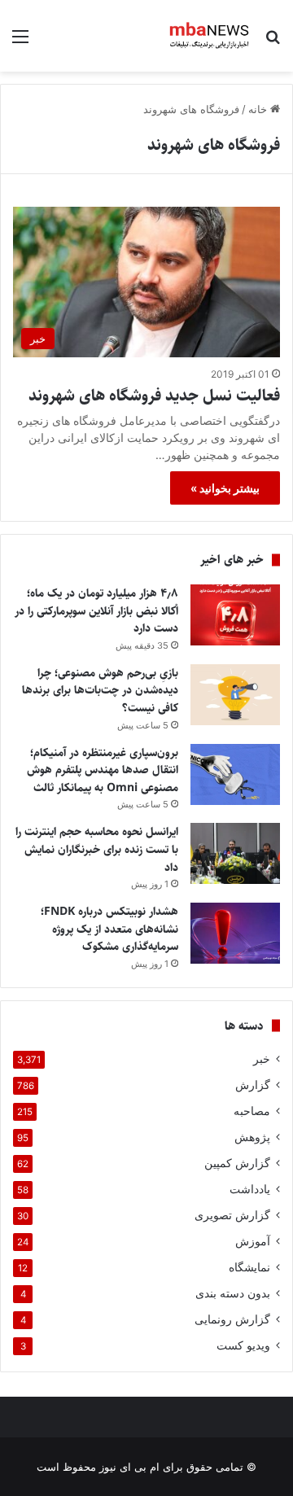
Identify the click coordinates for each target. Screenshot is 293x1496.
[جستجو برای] (273, 42)
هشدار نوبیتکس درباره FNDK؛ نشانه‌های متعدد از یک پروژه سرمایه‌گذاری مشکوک (109, 929)
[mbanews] (209, 35)
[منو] (20, 42)
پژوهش (252, 1137)
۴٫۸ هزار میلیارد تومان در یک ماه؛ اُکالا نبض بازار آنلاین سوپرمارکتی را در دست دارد (96, 610)
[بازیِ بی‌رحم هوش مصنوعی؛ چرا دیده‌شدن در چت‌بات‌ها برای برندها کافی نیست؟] (235, 694)
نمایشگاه (249, 1267)
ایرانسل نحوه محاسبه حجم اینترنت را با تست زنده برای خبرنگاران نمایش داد (96, 849)
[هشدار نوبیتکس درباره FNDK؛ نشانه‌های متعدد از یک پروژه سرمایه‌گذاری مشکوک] (235, 933)
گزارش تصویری (232, 1215)
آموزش (252, 1241)
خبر (261, 1058)
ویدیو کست (243, 1345)
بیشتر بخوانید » (225, 488)
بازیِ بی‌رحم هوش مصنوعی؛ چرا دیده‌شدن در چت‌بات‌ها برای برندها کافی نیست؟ (100, 690)
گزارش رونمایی (232, 1319)
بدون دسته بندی (232, 1293)
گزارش (252, 1084)
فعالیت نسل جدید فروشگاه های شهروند (154, 396)
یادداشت (250, 1189)
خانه (259, 109)
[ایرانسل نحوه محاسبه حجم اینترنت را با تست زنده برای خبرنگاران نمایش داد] (235, 853)
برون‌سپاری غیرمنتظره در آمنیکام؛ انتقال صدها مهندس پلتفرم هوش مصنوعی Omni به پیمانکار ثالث (102, 770)
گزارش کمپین (237, 1163)
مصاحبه (252, 1111)
